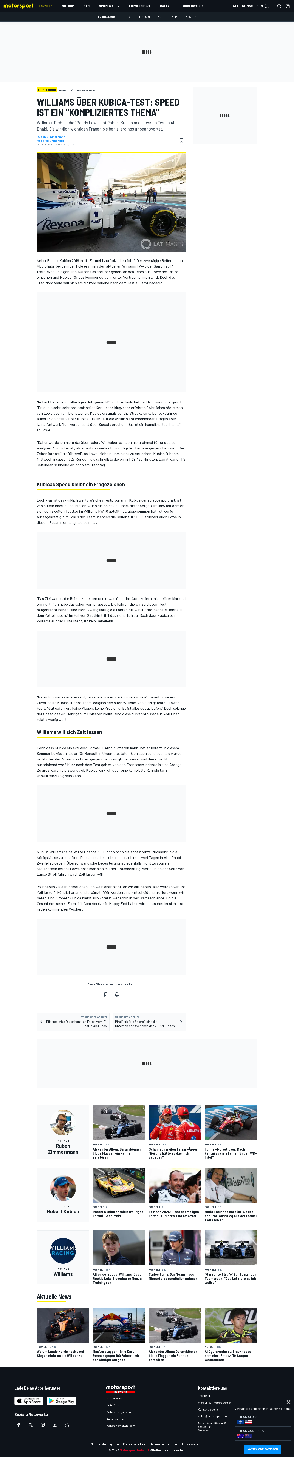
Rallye (166, 6)
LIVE (129, 16)
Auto (161, 16)
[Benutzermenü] (288, 6)
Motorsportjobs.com (119, 1412)
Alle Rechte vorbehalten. (167, 1450)
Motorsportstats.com (120, 1426)
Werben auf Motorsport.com (216, 1402)
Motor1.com (113, 1405)
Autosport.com (116, 1419)
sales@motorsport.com (213, 1416)
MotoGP (68, 6)
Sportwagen (109, 6)
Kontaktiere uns (208, 1409)
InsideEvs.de (114, 1398)
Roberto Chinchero (50, 140)
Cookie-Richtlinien (135, 1444)
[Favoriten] (181, 140)
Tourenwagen (192, 6)
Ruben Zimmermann (51, 136)
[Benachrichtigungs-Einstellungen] (117, 994)
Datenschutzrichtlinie (163, 1444)
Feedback (204, 1395)
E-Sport (144, 16)
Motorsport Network (135, 1450)
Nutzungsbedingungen (105, 1444)
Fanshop (190, 16)
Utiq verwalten (190, 1444)
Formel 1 (45, 6)
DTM (86, 6)
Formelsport (140, 6)
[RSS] (67, 1424)
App (174, 16)
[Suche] (279, 6)
